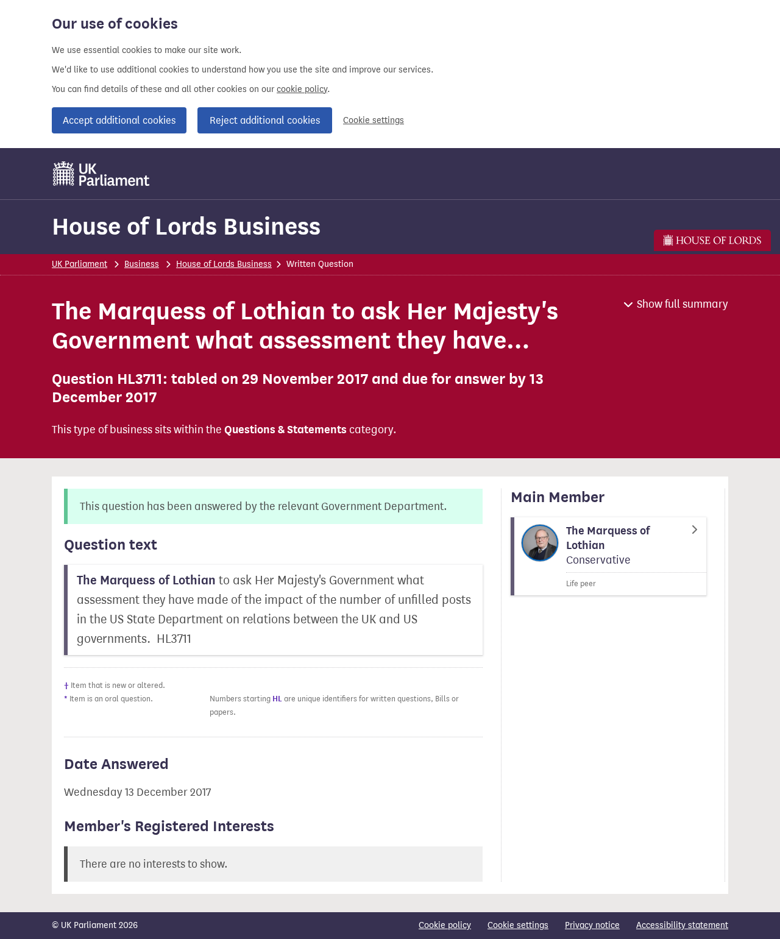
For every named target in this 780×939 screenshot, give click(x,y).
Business (141, 264)
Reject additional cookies (265, 120)
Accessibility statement (682, 925)
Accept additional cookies (119, 120)
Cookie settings (373, 120)
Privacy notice (592, 925)
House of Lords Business (186, 226)
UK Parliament (79, 264)
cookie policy (302, 89)
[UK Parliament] (101, 173)
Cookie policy (445, 925)
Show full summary (682, 304)
